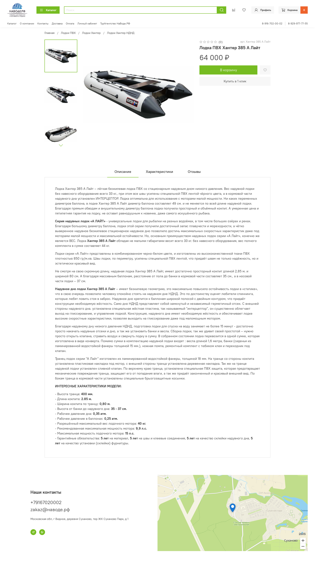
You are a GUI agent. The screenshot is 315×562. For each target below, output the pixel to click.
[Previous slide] (90, 94)
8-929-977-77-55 (298, 23)
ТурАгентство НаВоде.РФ (115, 23)
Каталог (51, 10)
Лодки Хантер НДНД (120, 33)
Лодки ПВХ (68, 33)
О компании (27, 23)
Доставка (57, 23)
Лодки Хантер (91, 33)
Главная (49, 33)
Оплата (70, 23)
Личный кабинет (87, 23)
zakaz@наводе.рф (50, 509)
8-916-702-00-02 (272, 23)
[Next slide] (61, 145)
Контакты (42, 23)
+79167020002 (45, 502)
